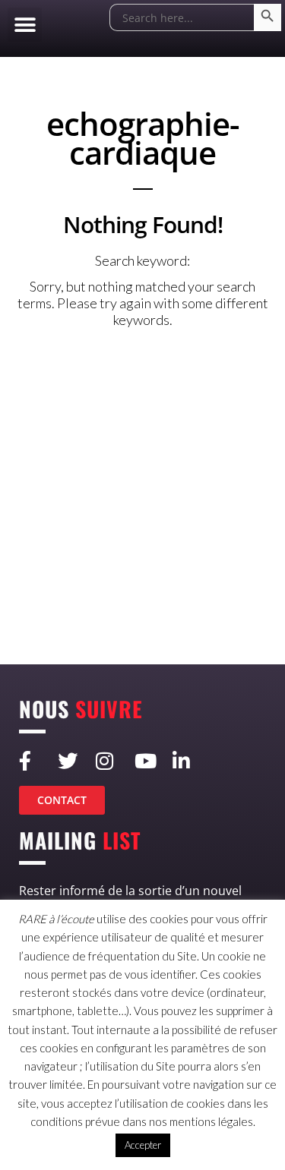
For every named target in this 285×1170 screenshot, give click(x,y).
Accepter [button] (143, 1145)
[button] (25, 25)
